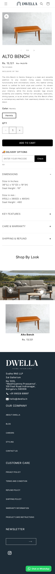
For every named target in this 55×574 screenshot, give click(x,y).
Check (40, 158)
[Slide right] (34, 50)
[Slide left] (21, 50)
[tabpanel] (27, 324)
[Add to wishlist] (3, 164)
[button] (6, 4)
